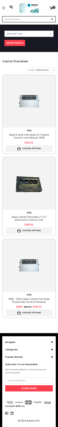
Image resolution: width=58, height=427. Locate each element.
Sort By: (31, 70)
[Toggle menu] (7, 8)
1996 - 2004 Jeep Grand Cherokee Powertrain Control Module (29, 300)
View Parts (14, 42)
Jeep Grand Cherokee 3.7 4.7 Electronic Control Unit (29, 218)
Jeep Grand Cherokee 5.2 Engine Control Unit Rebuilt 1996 (29, 136)
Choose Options (31, 148)
